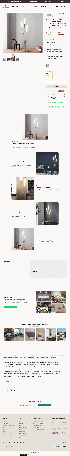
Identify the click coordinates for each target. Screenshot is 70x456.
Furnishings (43, 6)
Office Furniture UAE (37, 425)
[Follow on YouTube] (17, 442)
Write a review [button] (44, 404)
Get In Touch (5, 423)
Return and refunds (23, 429)
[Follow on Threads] (11, 442)
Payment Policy (22, 431)
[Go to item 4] (17, 59)
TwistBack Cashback (7, 429)
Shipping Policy (22, 437)
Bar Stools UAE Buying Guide (39, 427)
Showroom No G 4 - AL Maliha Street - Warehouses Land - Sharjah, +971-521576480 (59, 428)
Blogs (4, 427)
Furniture (17, 6)
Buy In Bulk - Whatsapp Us (8, 425)
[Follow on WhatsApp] (23, 442)
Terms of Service (22, 433)
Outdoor (23, 6)
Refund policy (22, 435)
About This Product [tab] (13, 351)
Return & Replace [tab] (35, 351)
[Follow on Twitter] (6, 442)
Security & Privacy (22, 427)
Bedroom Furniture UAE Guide (39, 432)
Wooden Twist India (7, 433)
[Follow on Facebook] (3, 442)
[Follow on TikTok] (20, 442)
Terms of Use (21, 425)
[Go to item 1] (4, 59)
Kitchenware (35, 6)
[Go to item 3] (13, 57)
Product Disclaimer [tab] (56, 351)
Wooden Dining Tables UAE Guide (38, 430)
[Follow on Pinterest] (14, 442)
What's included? (48, 98)
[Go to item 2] (8, 59)
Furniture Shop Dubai (37, 421)
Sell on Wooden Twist (7, 435)
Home (13, 6)
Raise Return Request (23, 423)
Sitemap (4, 431)
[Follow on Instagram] (9, 442)
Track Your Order (22, 421)
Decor (29, 6)
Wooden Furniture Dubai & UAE (39, 435)
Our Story (5, 421)
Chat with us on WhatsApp (11, 306)
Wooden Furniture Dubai (38, 423)
